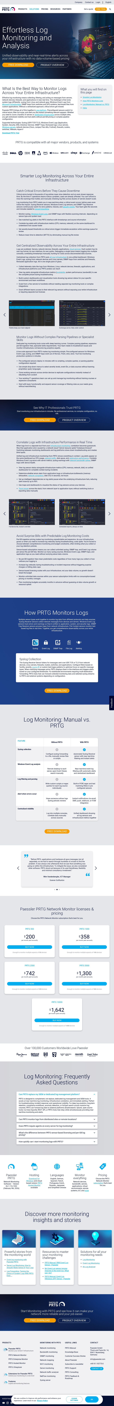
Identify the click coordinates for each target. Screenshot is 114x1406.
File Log (69, 648)
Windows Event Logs (39, 214)
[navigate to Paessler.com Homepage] (8, 9)
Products (22, 9)
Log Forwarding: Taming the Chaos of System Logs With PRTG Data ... (20, 1273)
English (108, 2)
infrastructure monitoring (60, 446)
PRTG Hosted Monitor (35, 1184)
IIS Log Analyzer (89, 1267)
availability (61, 272)
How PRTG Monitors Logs (93, 101)
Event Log (46, 648)
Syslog (35, 648)
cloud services (75, 249)
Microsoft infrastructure (11, 104)
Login (98, 2)
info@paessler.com (97, 1359)
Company (78, 2)
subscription (98, 1183)
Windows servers (8, 127)
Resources (55, 9)
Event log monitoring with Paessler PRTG (17, 1261)
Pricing (44, 9)
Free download (18, 64)
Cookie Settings (74, 1399)
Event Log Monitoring (91, 1263)
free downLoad (57, 690)
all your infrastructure (58, 257)
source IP (35, 667)
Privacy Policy (42, 1401)
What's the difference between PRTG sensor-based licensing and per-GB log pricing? (52, 1133)
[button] (111, 703)
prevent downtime (42, 209)
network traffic (50, 458)
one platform (41, 110)
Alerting (79, 648)
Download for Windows (33, 1180)
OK (92, 1399)
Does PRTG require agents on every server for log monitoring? (46, 1126)
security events (69, 207)
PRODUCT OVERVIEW (52, 65)
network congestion (36, 476)
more (87, 1191)
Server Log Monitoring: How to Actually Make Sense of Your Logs (20, 1266)
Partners (67, 9)
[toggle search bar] (109, 9)
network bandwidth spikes (80, 460)
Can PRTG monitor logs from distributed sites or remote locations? (48, 1119)
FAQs (85, 108)
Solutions (34, 9)
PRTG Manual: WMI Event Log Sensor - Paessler (56, 1264)
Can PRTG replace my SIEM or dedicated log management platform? (49, 1094)
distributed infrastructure (44, 115)
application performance (79, 458)
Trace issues (23, 489)
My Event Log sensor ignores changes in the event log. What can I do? (57, 1270)
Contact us (89, 2)
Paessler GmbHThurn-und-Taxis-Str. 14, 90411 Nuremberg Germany (99, 1351)
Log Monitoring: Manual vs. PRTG (96, 104)
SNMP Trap (57, 648)
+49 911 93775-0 (97, 1364)
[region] (57, 1399)
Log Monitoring (89, 1260)
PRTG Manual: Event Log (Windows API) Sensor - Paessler (57, 1277)
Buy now (29, 947)
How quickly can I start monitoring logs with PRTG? (41, 1141)
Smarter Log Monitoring (92, 97)
